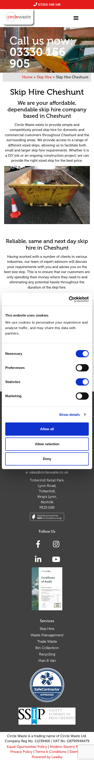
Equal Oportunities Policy (27, 747)
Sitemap (75, 752)
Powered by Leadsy (47, 757)
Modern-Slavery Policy (67, 747)
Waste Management (47, 635)
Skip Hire (47, 629)
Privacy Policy (21, 752)
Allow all (47, 429)
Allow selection (47, 444)
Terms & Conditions (51, 752)
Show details (69, 415)
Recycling (47, 654)
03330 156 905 (37, 57)
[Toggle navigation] (76, 18)
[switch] (82, 367)
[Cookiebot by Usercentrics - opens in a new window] (69, 299)
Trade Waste (47, 641)
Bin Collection (47, 648)
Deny (47, 459)
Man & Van (47, 661)
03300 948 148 (49, 4)
